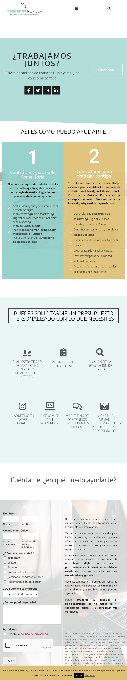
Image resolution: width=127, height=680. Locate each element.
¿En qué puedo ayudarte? (19, 602)
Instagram (14, 557)
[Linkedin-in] (56, 90)
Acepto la (28, 634)
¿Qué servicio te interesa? (20, 588)
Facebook (14, 567)
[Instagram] (47, 90)
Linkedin (13, 562)
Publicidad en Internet (21, 572)
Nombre (9, 513)
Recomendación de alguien (24, 581)
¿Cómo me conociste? (18, 553)
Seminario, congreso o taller (25, 577)
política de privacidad (34, 634)
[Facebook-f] (28, 90)
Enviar (10, 660)
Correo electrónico (16, 530)
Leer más (90, 675)
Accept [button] (79, 675)
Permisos (10, 629)
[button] (76, 8)
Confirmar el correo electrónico (28, 544)
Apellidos (27, 524)
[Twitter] (38, 90)
